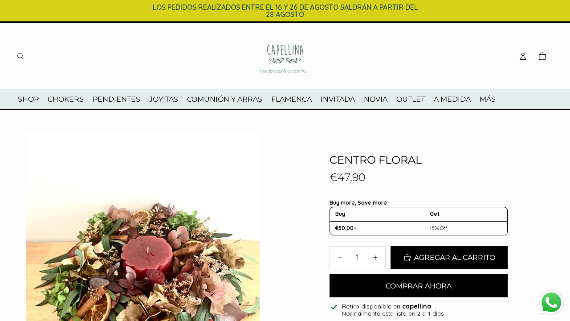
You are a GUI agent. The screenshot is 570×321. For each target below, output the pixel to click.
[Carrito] (542, 56)
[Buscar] (20, 56)
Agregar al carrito (454, 257)
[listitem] (487, 100)
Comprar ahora (419, 286)
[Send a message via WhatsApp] (551, 302)
